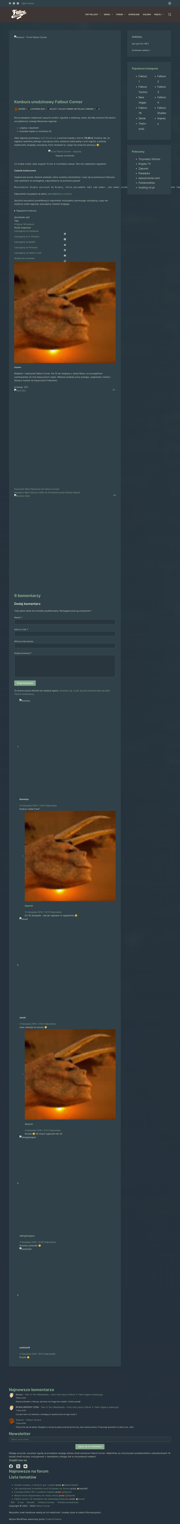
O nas (21, 1502)
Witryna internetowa (23, 641)
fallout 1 (19, 224)
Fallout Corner (66, 109)
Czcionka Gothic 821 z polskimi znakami (34, 1492)
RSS (13, 1502)
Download (134, 14)
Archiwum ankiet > (141, 50)
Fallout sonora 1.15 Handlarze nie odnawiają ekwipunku (41, 1499)
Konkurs (90, 109)
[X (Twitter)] (14, 3)
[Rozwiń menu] (100, 14)
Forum (119, 14)
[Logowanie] (169, 3)
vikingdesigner (27, 1235)
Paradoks (144, 173)
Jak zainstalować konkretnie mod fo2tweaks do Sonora (42, 1488)
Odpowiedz (51, 805)
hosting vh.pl (146, 187)
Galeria (147, 14)
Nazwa (18, 617)
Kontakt (31, 1502)
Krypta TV (144, 163)
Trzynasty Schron (149, 159)
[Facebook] (10, 3)
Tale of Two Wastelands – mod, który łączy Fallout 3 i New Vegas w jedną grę (64, 1394)
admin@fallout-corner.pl (60, 194)
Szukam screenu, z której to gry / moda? (34, 1485)
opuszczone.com (149, 178)
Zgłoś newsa (27, 3)
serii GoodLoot (48, 138)
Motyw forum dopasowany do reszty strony (36, 1495)
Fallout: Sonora (33, 1420)
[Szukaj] (169, 14)
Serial (141, 118)
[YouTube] (18, 3)
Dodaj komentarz (22, 653)
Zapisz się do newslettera (90, 1446)
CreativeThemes (53, 1519)
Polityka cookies (46, 1502)
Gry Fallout (79, 109)
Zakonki (143, 168)
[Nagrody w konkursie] (64, 151)
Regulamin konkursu (26, 210)
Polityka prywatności (68, 1502)
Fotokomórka (146, 182)
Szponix (29, 905)
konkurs (29, 224)
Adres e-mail (21, 629)
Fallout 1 (53, 109)
